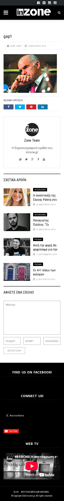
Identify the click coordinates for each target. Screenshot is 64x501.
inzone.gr (31, 496)
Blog (16, 492)
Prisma (38, 239)
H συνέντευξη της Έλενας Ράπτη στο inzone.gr (45, 199)
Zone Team (15, 46)
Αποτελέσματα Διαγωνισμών (35, 492)
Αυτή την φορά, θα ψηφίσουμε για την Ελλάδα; (45, 249)
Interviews (40, 189)
